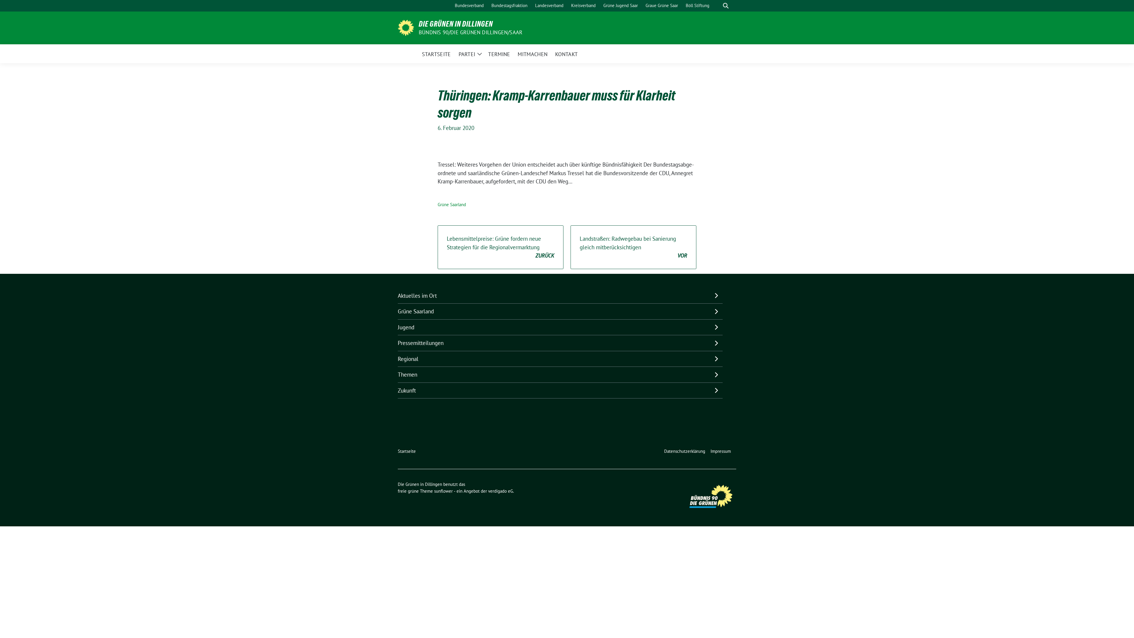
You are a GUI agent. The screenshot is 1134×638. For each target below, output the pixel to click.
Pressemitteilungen (421, 342)
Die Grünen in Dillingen (456, 23)
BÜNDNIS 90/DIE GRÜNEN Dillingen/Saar (470, 32)
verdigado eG (500, 491)
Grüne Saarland (452, 204)
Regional (408, 358)
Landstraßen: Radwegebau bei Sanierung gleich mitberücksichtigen (633, 247)
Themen (407, 374)
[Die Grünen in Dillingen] (406, 27)
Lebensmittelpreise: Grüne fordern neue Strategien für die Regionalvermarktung (500, 247)
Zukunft (407, 390)
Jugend (406, 327)
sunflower (443, 491)
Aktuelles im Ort (417, 295)
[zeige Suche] (725, 6)
